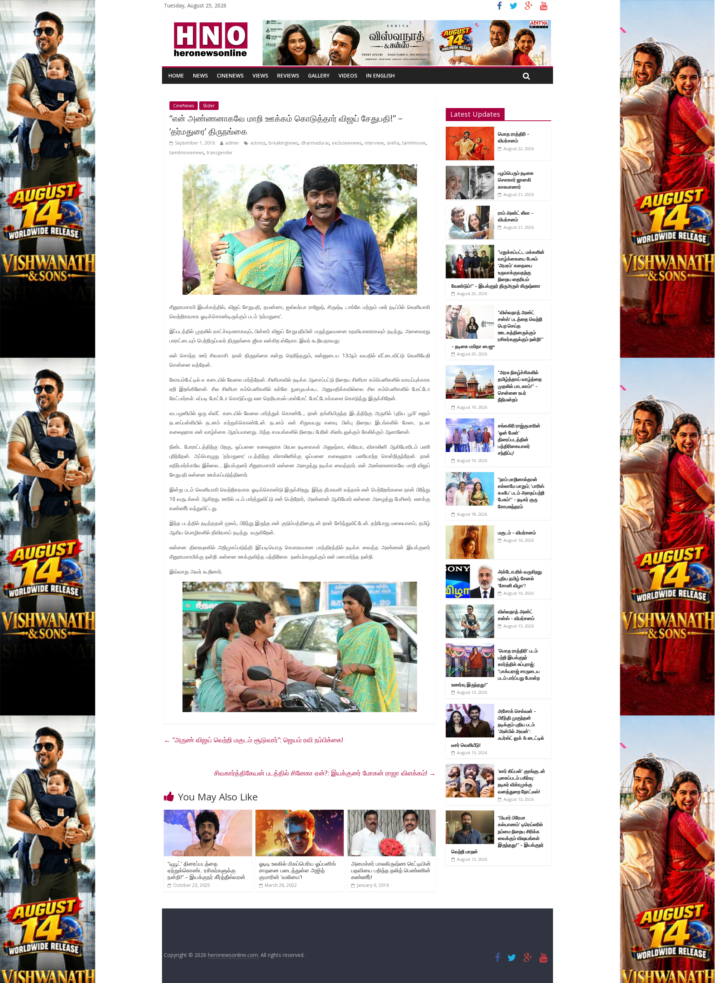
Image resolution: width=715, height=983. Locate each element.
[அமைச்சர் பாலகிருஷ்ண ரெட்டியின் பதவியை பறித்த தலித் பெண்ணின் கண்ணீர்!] (391, 814)
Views (260, 75)
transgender (220, 152)
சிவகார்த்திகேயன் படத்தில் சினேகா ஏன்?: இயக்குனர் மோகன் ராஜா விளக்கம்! (325, 772)
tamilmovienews (186, 152)
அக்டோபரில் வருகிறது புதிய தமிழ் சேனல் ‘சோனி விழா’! (520, 578)
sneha (393, 143)
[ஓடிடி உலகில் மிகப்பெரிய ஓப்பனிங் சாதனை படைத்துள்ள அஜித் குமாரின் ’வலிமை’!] (299, 814)
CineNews (230, 75)
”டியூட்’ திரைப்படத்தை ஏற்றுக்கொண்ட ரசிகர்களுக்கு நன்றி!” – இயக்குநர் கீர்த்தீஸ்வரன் (206, 870)
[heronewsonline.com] (209, 24)
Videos (348, 75)
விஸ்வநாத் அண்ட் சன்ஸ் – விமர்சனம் (516, 615)
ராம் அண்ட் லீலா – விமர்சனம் (516, 216)
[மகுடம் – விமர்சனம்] (470, 529)
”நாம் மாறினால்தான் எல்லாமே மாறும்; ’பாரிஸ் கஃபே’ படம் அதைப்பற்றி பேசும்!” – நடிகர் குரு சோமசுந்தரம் (521, 493)
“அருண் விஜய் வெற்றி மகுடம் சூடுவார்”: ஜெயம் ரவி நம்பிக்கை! (253, 739)
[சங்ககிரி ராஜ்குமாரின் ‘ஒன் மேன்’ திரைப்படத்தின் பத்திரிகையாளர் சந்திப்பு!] (470, 422)
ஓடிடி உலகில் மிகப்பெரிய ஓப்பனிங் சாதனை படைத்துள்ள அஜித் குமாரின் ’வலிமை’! (297, 870)
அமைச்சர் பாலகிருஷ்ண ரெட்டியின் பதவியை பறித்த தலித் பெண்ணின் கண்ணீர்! (391, 870)
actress (258, 143)
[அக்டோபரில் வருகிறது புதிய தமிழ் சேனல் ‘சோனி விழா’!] (470, 568)
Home (176, 75)
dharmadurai (315, 143)
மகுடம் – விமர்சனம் (517, 532)
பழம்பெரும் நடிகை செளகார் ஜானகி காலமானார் (516, 180)
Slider (209, 105)
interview (374, 143)
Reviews (288, 75)
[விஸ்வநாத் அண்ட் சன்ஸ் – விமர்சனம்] (470, 608)
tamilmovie (414, 143)
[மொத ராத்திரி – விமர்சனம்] (470, 130)
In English (380, 75)
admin (232, 143)
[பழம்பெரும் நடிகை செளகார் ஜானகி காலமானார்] (470, 169)
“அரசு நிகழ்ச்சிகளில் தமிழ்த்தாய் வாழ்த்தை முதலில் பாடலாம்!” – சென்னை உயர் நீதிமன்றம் (520, 386)
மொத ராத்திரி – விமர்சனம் (514, 137)
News (200, 75)
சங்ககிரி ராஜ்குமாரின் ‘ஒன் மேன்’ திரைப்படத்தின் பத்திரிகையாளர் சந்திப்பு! (519, 439)
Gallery (319, 75)
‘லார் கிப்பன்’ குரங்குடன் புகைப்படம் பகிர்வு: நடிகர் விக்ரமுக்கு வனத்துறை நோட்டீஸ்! (521, 781)
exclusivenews (347, 143)
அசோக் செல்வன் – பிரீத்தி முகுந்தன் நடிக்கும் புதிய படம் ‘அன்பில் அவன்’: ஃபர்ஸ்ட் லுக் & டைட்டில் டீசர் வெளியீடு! (497, 728)
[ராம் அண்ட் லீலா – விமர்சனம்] (470, 209)
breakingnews (283, 143)
